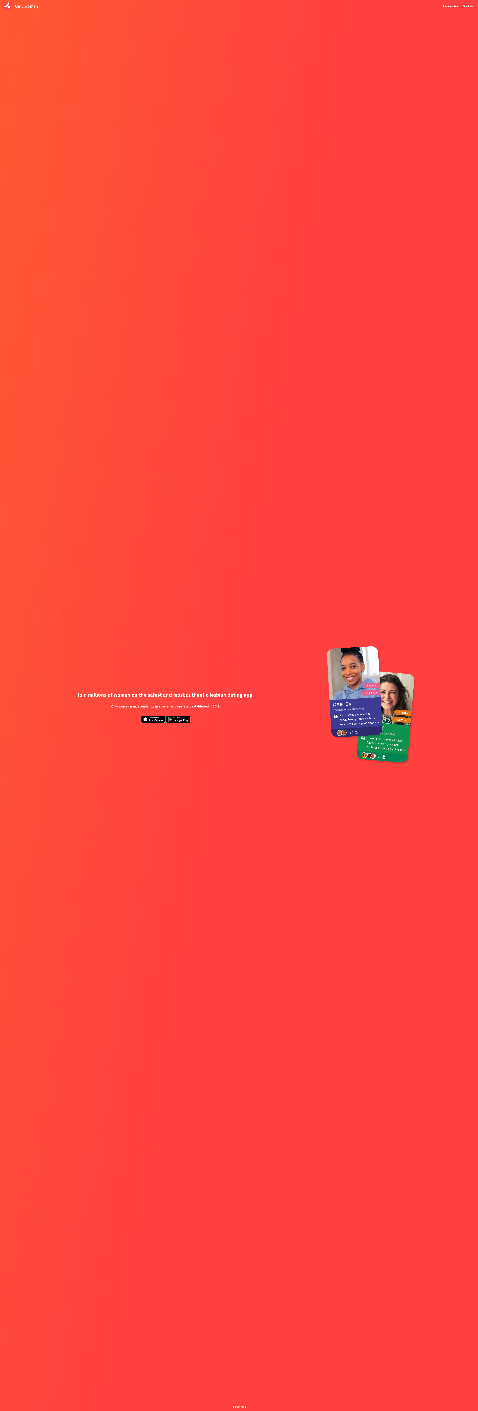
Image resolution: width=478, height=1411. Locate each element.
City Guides (468, 6)
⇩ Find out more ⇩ (239, 1407)
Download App (450, 6)
